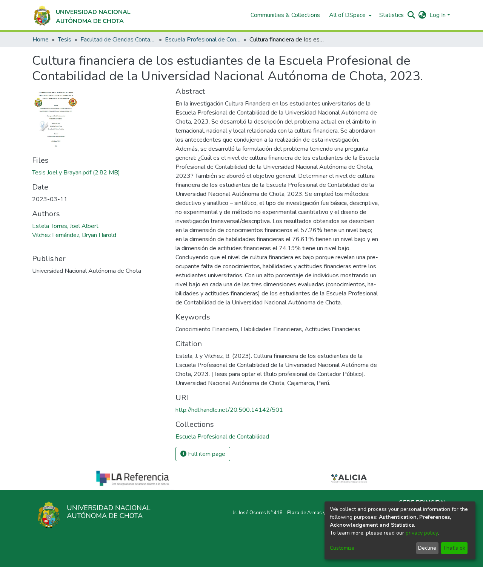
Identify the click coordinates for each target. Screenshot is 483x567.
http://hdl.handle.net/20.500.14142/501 (229, 410)
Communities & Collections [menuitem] (285, 15)
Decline (427, 548)
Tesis (64, 39)
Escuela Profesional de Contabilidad (202, 39)
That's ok (454, 548)
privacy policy (422, 532)
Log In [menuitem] (437, 15)
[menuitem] (350, 15)
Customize (342, 548)
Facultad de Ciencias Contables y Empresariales (118, 39)
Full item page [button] (205, 454)
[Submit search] (411, 15)
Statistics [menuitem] (391, 15)
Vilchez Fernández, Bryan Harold (74, 235)
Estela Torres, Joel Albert (65, 226)
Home (40, 39)
